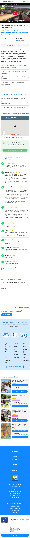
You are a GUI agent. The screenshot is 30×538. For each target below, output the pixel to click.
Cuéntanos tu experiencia (8, 295)
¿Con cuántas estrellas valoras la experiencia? (13, 282)
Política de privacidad (15, 508)
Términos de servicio (13, 311)
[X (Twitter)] (10, 503)
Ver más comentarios (8, 268)
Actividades (15, 459)
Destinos (15, 456)
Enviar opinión (6, 314)
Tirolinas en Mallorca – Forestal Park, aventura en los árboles (19, 411)
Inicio (15, 448)
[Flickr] (17, 503)
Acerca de (15, 451)
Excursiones (15, 454)
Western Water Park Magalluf (8, 137)
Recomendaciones (14, 473)
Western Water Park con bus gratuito (19, 396)
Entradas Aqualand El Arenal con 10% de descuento (19, 381)
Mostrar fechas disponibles (16, 45)
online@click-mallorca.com (15, 491)
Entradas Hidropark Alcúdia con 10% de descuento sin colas (19, 426)
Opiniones (15, 512)
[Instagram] (22, 503)
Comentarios (14, 30)
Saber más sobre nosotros (15, 366)
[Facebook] (7, 503)
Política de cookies (15, 510)
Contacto (15, 464)
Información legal (15, 506)
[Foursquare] (15, 503)
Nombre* (3, 288)
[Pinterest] (20, 503)
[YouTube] (12, 503)
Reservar (15, 535)
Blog (15, 462)
